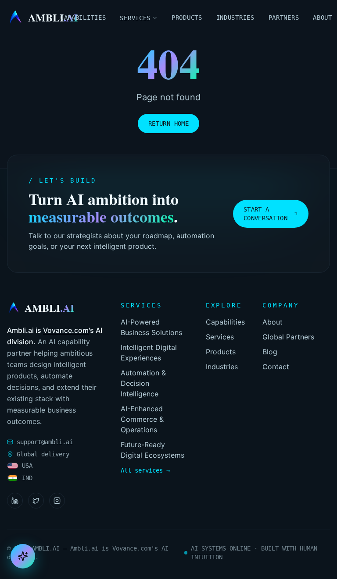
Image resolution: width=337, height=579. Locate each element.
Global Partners (288, 336)
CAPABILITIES (83, 17)
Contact (275, 366)
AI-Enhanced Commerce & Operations (142, 419)
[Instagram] (57, 500)
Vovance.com (66, 330)
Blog (269, 351)
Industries (222, 366)
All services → (145, 470)
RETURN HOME (168, 123)
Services (220, 336)
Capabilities (225, 322)
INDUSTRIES (235, 17)
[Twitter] (36, 500)
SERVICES (135, 17)
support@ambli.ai (45, 441)
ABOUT (322, 17)
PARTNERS (284, 17)
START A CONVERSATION (265, 214)
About (272, 322)
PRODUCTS (187, 17)
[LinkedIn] (15, 500)
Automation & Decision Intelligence (143, 383)
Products (221, 351)
